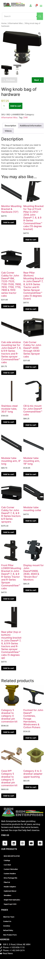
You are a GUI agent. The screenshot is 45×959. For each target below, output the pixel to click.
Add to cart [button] (8, 222)
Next (36, 80)
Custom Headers (10, 873)
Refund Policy (8, 930)
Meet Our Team (8, 917)
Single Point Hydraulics (12, 900)
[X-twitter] (4, 843)
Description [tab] (10, 125)
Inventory (6, 926)
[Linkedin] (13, 843)
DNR (25, 117)
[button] (41, 6)
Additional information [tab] (31, 125)
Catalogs (7, 860)
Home (3, 23)
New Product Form (10, 935)
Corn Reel (7, 865)
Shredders (7, 895)
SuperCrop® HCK (10, 904)
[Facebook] (40, 843)
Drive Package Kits (10, 878)
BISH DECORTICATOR (12, 856)
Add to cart (15, 106)
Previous (10, 80)
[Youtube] (31, 843)
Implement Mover (10, 891)
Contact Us (7, 921)
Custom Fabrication (11, 869)
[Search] (40, 16)
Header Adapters (10, 887)
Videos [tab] (8, 131)
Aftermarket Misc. (15, 23)
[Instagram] (22, 843)
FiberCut (7, 882)
